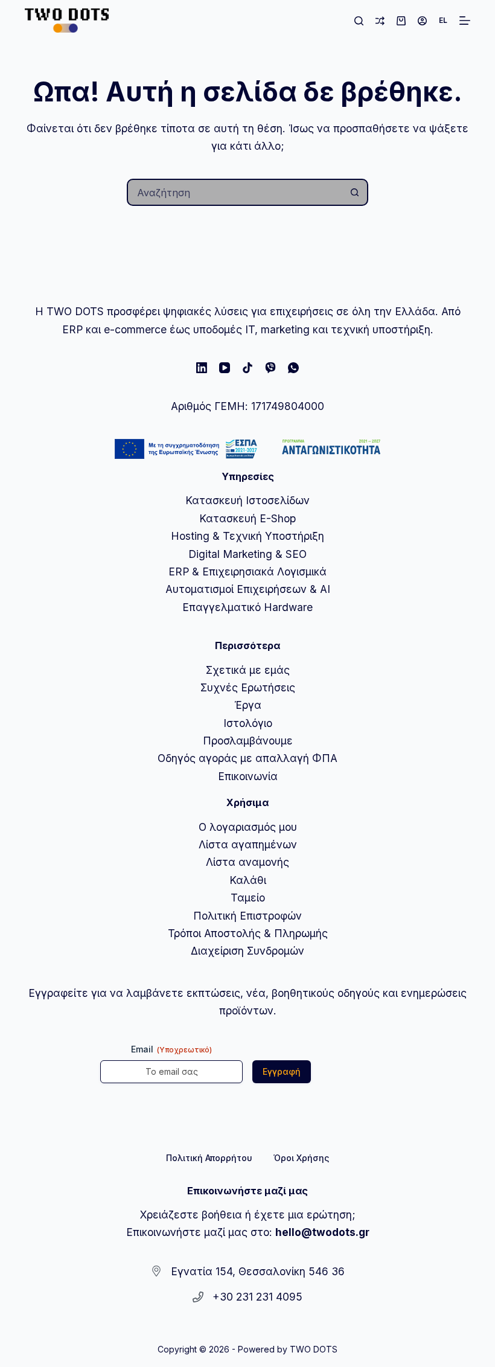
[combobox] (235, 192)
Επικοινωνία (248, 776)
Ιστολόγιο (247, 723)
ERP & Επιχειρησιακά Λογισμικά (247, 571)
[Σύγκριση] (380, 20)
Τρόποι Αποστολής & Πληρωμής (248, 933)
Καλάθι (247, 880)
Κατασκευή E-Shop (247, 518)
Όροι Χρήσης (301, 1158)
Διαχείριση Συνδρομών (247, 950)
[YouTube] (224, 367)
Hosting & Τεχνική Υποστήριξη (247, 536)
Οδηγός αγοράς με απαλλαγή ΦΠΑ (247, 758)
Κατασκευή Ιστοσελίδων (247, 500)
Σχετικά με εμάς (248, 670)
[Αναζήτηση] (358, 20)
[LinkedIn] (201, 367)
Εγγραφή (282, 1071)
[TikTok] (247, 367)
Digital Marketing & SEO (247, 554)
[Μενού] (464, 20)
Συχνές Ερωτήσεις (247, 687)
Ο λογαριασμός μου (248, 827)
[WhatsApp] (293, 367)
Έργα (247, 705)
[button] (443, 20)
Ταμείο (248, 897)
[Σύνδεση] (422, 20)
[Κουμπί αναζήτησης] (354, 192)
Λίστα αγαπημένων (248, 844)
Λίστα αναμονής (247, 862)
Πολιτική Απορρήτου (209, 1158)
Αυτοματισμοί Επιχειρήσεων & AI (247, 589)
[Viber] (270, 367)
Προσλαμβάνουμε (248, 740)
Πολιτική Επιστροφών (247, 915)
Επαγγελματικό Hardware (247, 607)
